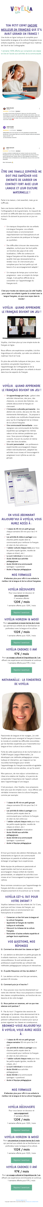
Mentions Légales (20, 1200)
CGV (26, 1200)
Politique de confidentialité (32, 1201)
